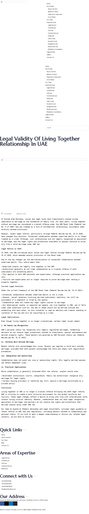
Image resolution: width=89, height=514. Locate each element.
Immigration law (53, 44)
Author (8, 214)
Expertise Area (51, 22)
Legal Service (52, 25)
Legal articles (51, 52)
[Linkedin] (11, 503)
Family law (51, 36)
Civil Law (50, 30)
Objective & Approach (55, 14)
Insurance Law (52, 41)
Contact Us (50, 57)
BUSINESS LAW (11, 148)
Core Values (52, 17)
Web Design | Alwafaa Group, (32, 510)
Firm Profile (50, 6)
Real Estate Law (53, 46)
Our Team (50, 20)
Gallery (49, 55)
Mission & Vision (53, 12)
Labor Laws (51, 38)
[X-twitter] (6, 503)
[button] (66, 62)
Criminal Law (52, 28)
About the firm (52, 9)
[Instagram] (15, 503)
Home (48, 4)
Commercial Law (53, 33)
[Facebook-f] (2, 503)
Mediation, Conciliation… (55, 49)
